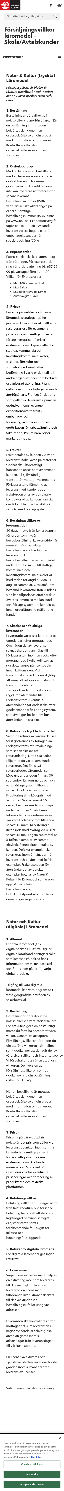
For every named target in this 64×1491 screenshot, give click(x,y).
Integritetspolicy (51, 1055)
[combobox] (32, 16)
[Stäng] (60, 1438)
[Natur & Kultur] (10, 5)
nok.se (11, 120)
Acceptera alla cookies (32, 1484)
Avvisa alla (32, 1474)
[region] (32, 1462)
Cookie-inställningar (32, 1464)
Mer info (36, 1457)
